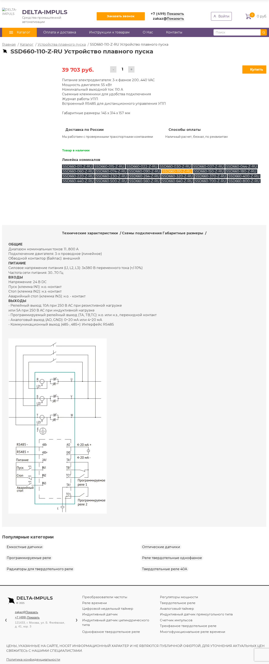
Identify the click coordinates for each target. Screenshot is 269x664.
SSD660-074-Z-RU (111, 171)
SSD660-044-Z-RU (241, 166)
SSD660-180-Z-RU (241, 171)
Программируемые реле (29, 558)
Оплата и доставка (59, 32)
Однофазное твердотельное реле (111, 632)
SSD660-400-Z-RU (244, 176)
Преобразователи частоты (104, 597)
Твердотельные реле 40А (164, 569)
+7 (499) (167, 14)
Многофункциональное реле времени (192, 632)
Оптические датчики (161, 547)
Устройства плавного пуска (62, 44)
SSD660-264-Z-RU (144, 176)
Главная (9, 44)
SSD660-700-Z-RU (210, 181)
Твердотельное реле (177, 603)
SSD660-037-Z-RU (208, 166)
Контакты (174, 32)
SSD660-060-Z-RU (78, 171)
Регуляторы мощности (179, 597)
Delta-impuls (34, 600)
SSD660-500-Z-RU (111, 181)
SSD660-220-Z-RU (78, 176)
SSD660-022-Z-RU (142, 166)
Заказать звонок (120, 16)
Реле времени (94, 603)
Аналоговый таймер (177, 609)
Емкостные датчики (24, 547)
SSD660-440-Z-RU (78, 181)
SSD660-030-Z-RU (175, 166)
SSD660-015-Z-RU (109, 166)
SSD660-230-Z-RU (111, 176)
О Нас (148, 32)
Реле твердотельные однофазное (172, 558)
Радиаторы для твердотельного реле (40, 569)
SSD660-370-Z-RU (210, 176)
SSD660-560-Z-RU (144, 181)
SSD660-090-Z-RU (144, 171)
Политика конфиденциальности (33, 659)
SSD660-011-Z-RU (77, 166)
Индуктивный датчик (100, 614)
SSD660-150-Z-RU (209, 171)
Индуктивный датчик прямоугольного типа (196, 614)
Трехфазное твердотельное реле (188, 626)
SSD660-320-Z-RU (177, 176)
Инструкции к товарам (109, 32)
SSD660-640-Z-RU (177, 181)
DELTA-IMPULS (34, 16)
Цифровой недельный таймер (107, 609)
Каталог (26, 44)
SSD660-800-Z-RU (244, 181)
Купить (256, 70)
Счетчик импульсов (176, 620)
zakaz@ (168, 19)
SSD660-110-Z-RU (177, 171)
